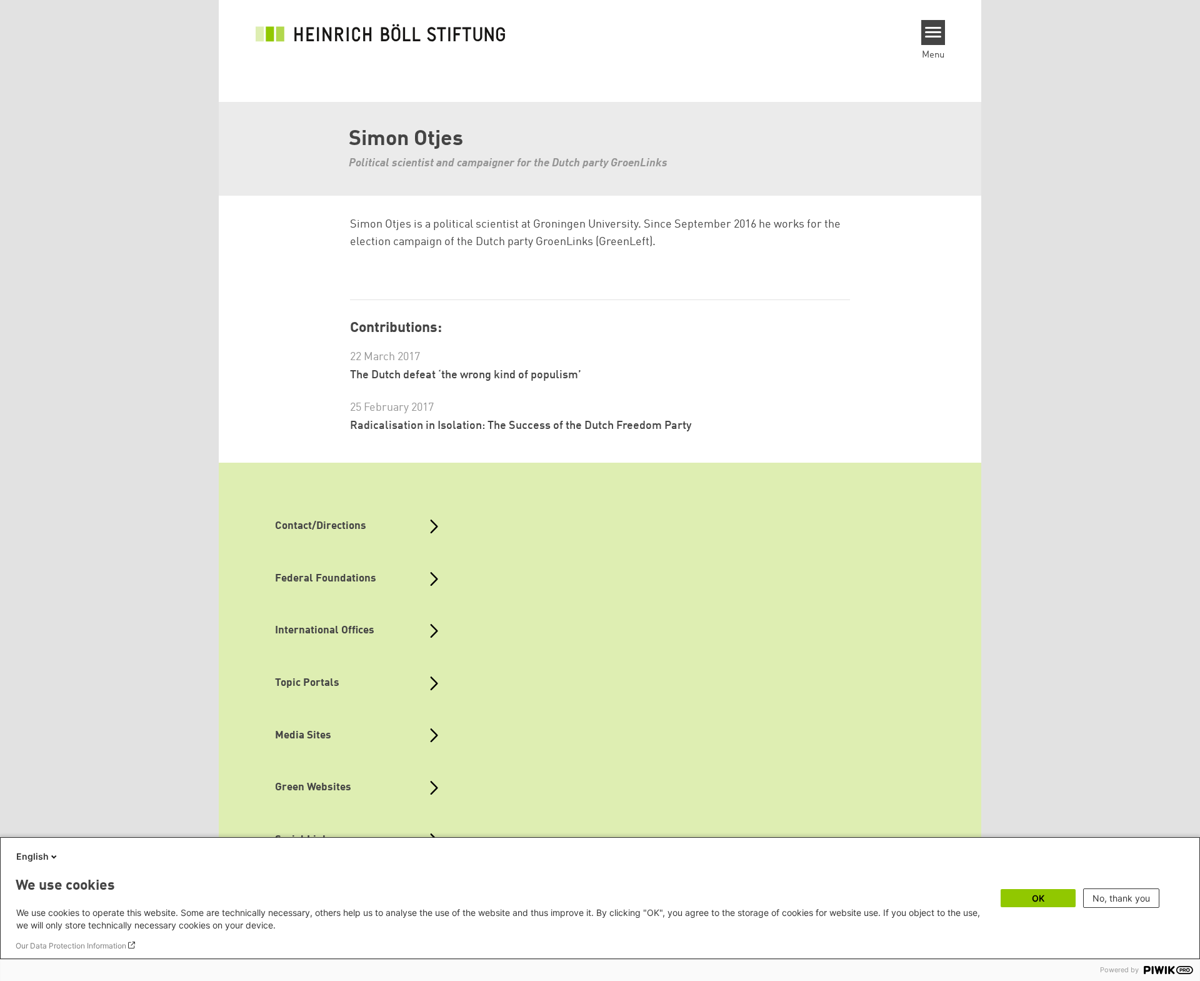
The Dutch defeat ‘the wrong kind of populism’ (465, 375)
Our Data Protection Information (71, 945)
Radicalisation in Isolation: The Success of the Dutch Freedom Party (520, 425)
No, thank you (1121, 898)
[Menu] (933, 32)
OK (1038, 898)
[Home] (381, 32)
